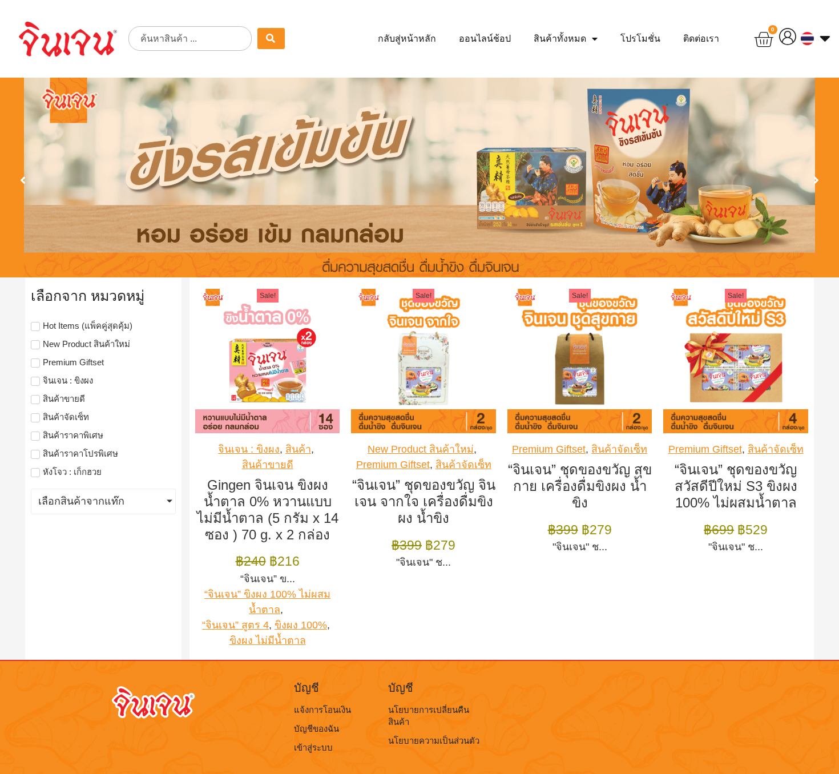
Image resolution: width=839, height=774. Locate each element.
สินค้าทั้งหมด (560, 38)
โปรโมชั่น (640, 38)
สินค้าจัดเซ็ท (463, 464)
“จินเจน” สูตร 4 (235, 625)
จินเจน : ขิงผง (249, 449)
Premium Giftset (393, 464)
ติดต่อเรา (701, 38)
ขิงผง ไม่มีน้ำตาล (267, 640)
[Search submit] (271, 38)
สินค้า (298, 449)
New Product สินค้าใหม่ (421, 449)
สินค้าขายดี (267, 464)
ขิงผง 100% (301, 625)
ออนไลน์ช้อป (485, 38)
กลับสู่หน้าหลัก (407, 38)
